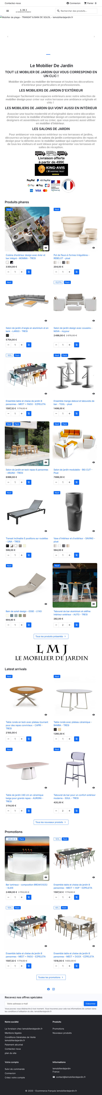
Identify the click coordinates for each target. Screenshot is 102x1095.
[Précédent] (7, 36)
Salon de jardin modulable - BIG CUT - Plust (73, 471)
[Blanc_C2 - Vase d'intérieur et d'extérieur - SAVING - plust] (59, 545)
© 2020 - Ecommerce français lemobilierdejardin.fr (51, 1090)
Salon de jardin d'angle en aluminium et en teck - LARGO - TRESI (27, 330)
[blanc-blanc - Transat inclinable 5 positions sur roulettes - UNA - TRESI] (16, 545)
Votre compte (12, 1062)
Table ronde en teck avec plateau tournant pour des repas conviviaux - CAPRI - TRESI (27, 725)
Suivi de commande (15, 1069)
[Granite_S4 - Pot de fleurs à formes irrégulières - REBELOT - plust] (63, 262)
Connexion (10, 1073)
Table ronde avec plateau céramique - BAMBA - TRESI (73, 724)
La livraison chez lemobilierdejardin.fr (23, 1028)
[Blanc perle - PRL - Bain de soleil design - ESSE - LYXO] (7, 615)
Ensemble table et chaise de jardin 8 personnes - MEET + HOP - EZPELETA (73, 886)
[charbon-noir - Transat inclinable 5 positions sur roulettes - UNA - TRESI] (7, 545)
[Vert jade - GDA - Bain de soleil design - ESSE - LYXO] (20, 615)
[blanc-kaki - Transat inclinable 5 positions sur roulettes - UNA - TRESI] (11, 545)
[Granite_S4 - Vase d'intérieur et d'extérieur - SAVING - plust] (63, 545)
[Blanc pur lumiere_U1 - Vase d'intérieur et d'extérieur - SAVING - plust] (55, 545)
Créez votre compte (15, 1077)
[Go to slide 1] (43, 54)
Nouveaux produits (62, 1033)
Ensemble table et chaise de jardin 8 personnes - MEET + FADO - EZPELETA (26, 402)
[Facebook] (48, 989)
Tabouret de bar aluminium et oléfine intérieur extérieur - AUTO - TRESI (72, 613)
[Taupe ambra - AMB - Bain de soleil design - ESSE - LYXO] (24, 615)
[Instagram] (53, 989)
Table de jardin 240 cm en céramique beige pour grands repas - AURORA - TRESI (24, 798)
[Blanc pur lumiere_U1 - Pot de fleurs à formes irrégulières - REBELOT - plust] (55, 262)
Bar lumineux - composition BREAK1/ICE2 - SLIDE (26, 886)
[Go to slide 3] (54, 54)
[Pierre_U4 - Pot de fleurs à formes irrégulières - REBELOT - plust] (68, 262)
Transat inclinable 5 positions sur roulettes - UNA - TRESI (27, 540)
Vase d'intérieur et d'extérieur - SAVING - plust (74, 540)
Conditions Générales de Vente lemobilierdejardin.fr (20, 1039)
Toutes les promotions (51, 977)
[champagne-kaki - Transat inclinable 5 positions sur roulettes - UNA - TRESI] (20, 545)
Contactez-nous (13, 3)
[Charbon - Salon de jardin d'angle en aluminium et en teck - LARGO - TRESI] (7, 335)
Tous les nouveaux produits (50, 822)
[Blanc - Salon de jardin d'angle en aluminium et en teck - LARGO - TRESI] (11, 335)
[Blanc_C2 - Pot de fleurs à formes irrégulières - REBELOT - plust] (59, 262)
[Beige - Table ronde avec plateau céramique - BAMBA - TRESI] (59, 729)
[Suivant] (94, 36)
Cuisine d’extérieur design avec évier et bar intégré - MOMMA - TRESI (25, 257)
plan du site (10, 1053)
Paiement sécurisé (14, 1044)
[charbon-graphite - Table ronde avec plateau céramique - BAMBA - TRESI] (55, 729)
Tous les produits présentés (50, 636)
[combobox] (76, 11)
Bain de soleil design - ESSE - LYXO (24, 611)
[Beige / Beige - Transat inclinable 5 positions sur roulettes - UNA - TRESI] (24, 545)
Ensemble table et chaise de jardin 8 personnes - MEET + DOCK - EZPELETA (74, 955)
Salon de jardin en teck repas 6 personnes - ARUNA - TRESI (27, 471)
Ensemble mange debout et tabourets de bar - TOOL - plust (74, 402)
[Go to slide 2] (48, 54)
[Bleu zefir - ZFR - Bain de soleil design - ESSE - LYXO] (11, 615)
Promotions (58, 1028)
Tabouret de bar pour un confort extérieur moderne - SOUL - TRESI (74, 796)
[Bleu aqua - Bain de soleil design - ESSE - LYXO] (16, 615)
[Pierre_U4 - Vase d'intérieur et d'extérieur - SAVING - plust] (68, 545)
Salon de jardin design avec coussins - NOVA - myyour (73, 330)
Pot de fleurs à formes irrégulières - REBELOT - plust (71, 257)
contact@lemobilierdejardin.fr (71, 1077)
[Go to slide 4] (59, 54)
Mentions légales (13, 1033)
